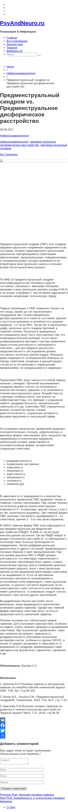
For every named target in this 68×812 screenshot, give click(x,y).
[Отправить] (34, 736)
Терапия (12, 47)
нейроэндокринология (14, 141)
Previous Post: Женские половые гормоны (27, 794)
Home (10, 66)
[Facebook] (34, 725)
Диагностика (15, 44)
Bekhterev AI (14, 51)
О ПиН (11, 807)
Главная (12, 37)
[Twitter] (34, 730)
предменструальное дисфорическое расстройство (28, 143)
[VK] (34, 720)
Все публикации (17, 41)
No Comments (9, 154)
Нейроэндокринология (21, 73)
